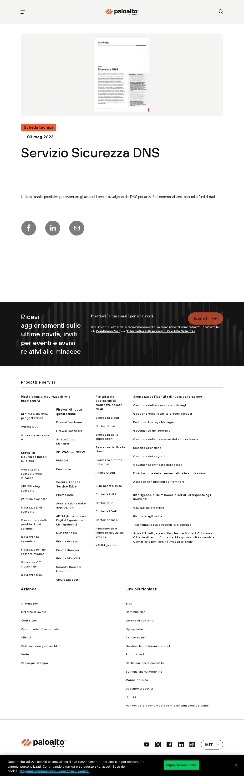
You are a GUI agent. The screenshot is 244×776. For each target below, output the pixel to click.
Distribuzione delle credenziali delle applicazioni (169, 473)
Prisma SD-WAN (68, 558)
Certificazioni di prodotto (145, 663)
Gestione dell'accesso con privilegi (159, 405)
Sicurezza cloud (107, 417)
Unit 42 (131, 697)
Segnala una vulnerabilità (144, 671)
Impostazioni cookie (181, 765)
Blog (129, 603)
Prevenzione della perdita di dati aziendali (34, 524)
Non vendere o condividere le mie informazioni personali (167, 705)
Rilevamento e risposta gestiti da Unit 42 (110, 533)
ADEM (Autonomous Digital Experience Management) (71, 520)
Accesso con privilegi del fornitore (159, 481)
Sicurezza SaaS (32, 575)
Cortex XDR (104, 503)
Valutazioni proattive (149, 507)
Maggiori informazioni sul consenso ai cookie (54, 771)
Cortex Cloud (105, 426)
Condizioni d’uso (108, 331)
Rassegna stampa (34, 663)
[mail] (76, 228)
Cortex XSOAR (106, 511)
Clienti (26, 637)
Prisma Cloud (105, 472)
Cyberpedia (134, 629)
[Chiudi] (236, 765)
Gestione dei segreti (149, 456)
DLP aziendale (66, 533)
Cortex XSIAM (106, 494)
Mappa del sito (137, 680)
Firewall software (69, 431)
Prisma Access (67, 541)
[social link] (146, 744)
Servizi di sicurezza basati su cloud (33, 457)
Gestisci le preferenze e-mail (148, 646)
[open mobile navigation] (22, 12)
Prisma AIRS (30, 426)
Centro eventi (136, 637)
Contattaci (29, 620)
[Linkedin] (52, 228)
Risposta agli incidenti (150, 516)
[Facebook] (28, 228)
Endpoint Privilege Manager (153, 422)
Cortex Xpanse (107, 520)
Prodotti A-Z (135, 654)
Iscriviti (201, 318)
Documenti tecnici (139, 688)
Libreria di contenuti (141, 620)
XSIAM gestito (106, 545)
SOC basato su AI (109, 486)
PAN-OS (62, 460)
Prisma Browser (67, 550)
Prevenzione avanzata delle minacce (32, 474)
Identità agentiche (147, 448)
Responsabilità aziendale (40, 629)
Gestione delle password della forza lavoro (165, 439)
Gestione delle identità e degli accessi (162, 413)
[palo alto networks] (122, 12)
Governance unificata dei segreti (158, 464)
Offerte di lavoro (33, 612)
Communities (136, 612)
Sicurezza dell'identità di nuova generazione (167, 396)
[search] (221, 12)
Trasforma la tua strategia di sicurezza (162, 524)
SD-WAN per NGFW (70, 452)
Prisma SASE (65, 495)
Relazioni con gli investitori (41, 646)
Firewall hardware (69, 422)
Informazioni (30, 603)
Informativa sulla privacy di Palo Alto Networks (161, 331)
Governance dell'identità (151, 430)
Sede (25, 654)
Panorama (63, 469)
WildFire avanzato (34, 499)
